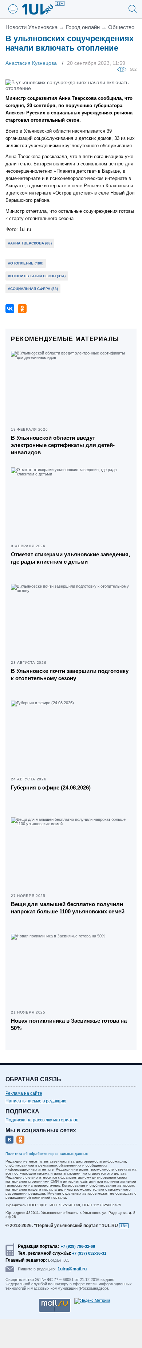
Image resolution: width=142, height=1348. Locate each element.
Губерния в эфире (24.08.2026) (51, 787)
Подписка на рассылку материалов (41, 1119)
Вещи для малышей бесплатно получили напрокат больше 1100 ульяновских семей (68, 907)
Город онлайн (83, 27)
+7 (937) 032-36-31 (89, 1253)
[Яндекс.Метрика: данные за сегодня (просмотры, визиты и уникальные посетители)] (92, 1301)
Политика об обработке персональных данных (46, 1154)
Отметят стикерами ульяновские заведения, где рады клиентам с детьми (70, 558)
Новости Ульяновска (31, 27)
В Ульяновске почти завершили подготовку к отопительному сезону (70, 674)
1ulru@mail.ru (72, 1268)
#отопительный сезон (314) (37, 276)
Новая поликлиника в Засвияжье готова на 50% (69, 1024)
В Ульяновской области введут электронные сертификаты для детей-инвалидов (63, 445)
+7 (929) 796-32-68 (78, 1246)
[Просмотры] (123, 69)
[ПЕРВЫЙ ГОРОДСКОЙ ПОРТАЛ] (42, 9)
